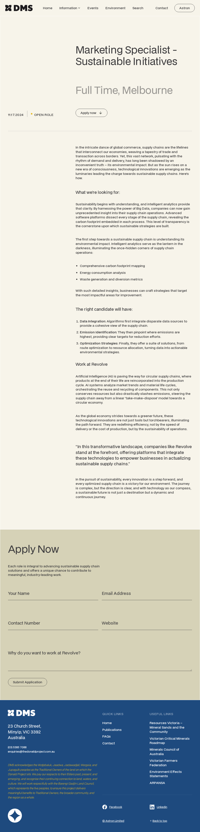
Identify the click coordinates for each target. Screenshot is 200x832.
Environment (115, 8)
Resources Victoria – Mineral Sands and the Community (167, 727)
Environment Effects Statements (166, 774)
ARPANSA (157, 783)
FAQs (106, 736)
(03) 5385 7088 (17, 747)
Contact (161, 8)
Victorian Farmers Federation (164, 762)
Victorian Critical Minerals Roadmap (170, 740)
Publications (112, 730)
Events (93, 8)
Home (47, 8)
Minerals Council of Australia (164, 751)
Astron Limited (114, 821)
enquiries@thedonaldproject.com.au (31, 751)
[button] (69, 8)
